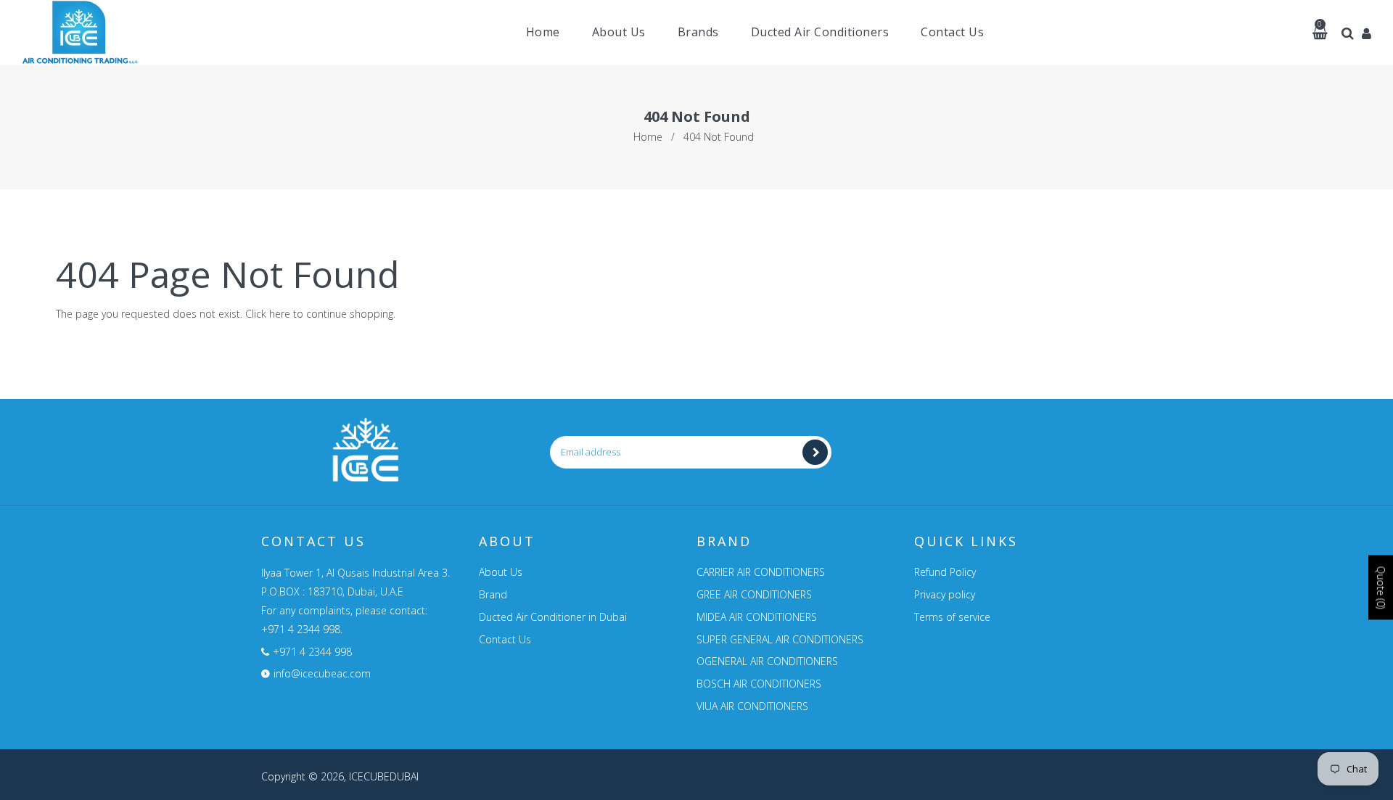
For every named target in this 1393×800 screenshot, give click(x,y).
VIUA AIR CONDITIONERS (752, 706)
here (279, 314)
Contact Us (505, 639)
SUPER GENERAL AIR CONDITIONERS (779, 639)
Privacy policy (944, 594)
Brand (493, 594)
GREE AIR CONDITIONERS (754, 594)
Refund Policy (945, 572)
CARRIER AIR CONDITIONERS (760, 572)
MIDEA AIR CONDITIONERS (756, 617)
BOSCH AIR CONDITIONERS (758, 683)
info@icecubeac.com (322, 673)
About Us (500, 572)
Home (647, 137)
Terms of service (952, 617)
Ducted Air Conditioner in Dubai (553, 617)
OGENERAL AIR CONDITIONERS (767, 661)
